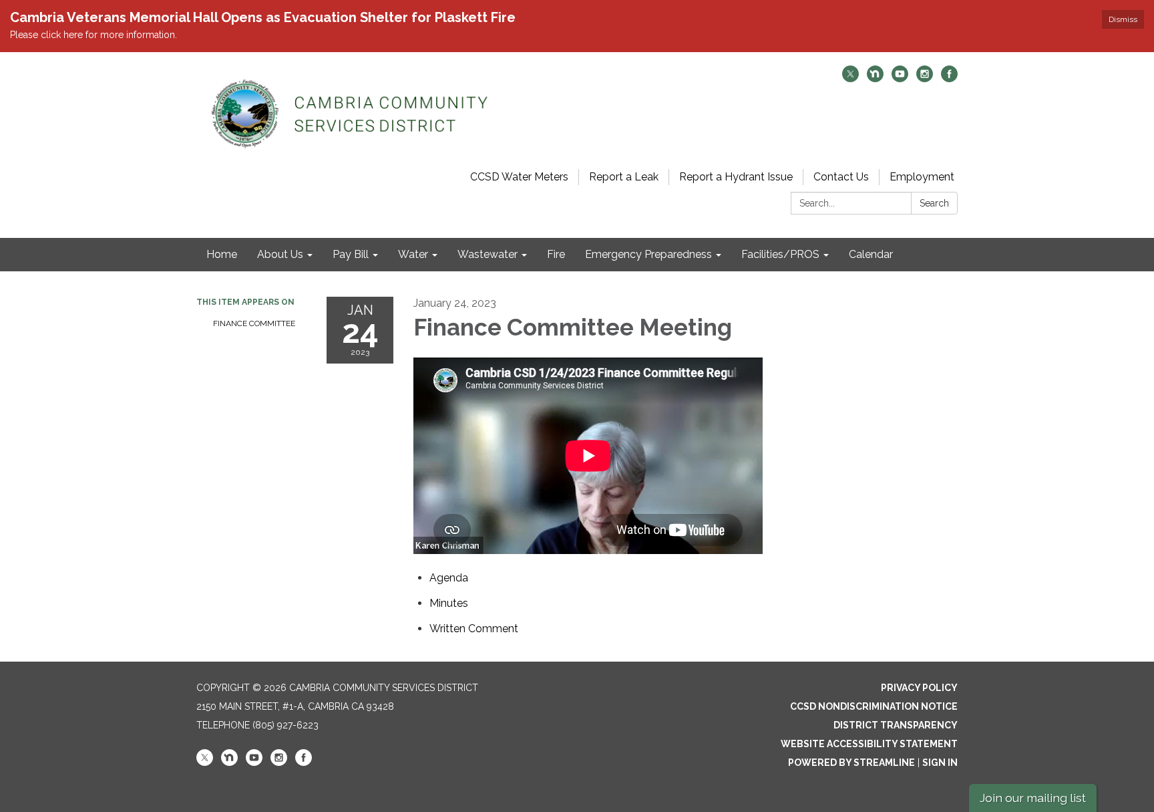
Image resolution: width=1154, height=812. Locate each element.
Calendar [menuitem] (871, 254)
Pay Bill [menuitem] (351, 254)
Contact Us (841, 176)
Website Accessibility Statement (869, 743)
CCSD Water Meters (519, 176)
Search (934, 203)
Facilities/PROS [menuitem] (780, 254)
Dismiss (1123, 19)
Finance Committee (254, 323)
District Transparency (895, 725)
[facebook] (949, 78)
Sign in (940, 762)
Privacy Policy (919, 687)
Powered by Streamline (851, 762)
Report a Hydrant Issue (736, 176)
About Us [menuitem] (280, 254)
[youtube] (900, 78)
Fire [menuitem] (556, 254)
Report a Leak (623, 176)
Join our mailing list (1033, 798)
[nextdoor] (875, 78)
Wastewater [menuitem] (487, 254)
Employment (922, 176)
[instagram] (924, 78)
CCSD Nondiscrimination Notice (874, 706)
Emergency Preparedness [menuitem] (648, 254)
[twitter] (850, 78)
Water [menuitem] (413, 254)
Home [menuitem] (221, 254)
